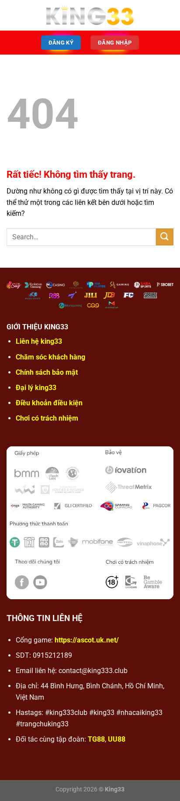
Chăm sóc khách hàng (50, 357)
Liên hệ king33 (39, 341)
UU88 (116, 739)
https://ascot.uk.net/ (87, 640)
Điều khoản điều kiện (49, 403)
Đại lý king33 (36, 387)
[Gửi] (164, 236)
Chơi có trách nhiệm (47, 418)
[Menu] (12, 15)
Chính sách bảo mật (47, 372)
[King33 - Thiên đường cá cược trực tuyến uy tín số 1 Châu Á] (90, 15)
